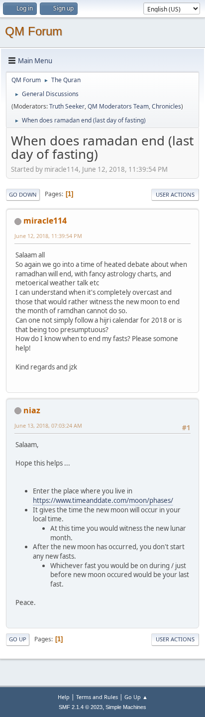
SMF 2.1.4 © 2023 (80, 707)
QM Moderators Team (118, 106)
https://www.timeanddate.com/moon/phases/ (103, 500)
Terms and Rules (97, 697)
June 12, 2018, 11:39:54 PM (48, 235)
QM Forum (33, 31)
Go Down (23, 194)
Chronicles (166, 106)
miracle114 (45, 220)
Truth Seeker (67, 106)
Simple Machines (125, 707)
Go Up (17, 639)
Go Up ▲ (136, 697)
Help (64, 697)
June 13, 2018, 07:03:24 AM (48, 425)
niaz (31, 410)
